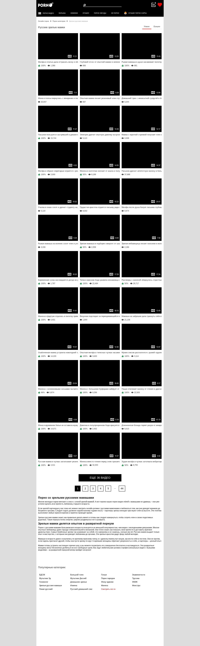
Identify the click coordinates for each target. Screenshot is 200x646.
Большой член (76, 575)
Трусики (135, 578)
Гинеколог (43, 582)
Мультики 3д (45, 578)
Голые (104, 575)
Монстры (136, 585)
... (115, 487)
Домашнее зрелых (78, 582)
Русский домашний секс (81, 589)
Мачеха (104, 585)
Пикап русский (46, 589)
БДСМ (42, 575)
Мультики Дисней (78, 578)
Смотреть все (107, 589)
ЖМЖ (135, 582)
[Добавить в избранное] (160, 5)
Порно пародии (108, 578)
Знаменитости (138, 575)
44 (122, 488)
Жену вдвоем (107, 582)
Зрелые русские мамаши (50, 585)
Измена (73, 585)
